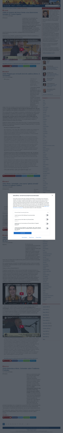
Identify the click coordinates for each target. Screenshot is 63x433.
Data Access (31, 237)
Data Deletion (24, 237)
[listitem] (31, 212)
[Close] (53, 196)
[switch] (46, 215)
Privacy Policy (38, 237)
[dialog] (31, 216)
